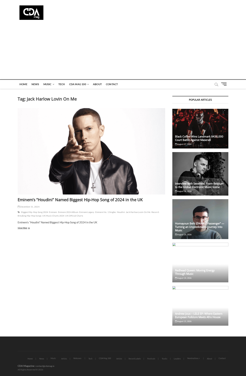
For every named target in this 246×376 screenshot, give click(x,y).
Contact (112, 84)
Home (23, 84)
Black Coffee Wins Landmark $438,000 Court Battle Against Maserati (199, 138)
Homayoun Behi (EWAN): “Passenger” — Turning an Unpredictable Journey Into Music (199, 227)
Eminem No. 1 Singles (105, 212)
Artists (64, 358)
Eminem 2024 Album (68, 212)
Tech (61, 84)
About (97, 84)
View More (26, 228)
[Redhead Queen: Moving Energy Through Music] (200, 262)
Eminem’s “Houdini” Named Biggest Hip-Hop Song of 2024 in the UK (80, 199)
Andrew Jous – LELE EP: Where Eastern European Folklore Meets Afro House (198, 315)
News (35, 84)
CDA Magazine (26, 365)
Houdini (121, 212)
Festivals (151, 358)
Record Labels (135, 358)
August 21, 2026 (184, 321)
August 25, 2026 (184, 234)
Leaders (177, 358)
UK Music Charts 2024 (53, 215)
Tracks (164, 358)
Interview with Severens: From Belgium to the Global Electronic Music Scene (199, 185)
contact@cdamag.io (45, 366)
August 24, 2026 (184, 278)
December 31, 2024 (29, 206)
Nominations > (193, 358)
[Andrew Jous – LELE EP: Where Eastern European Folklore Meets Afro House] (200, 306)
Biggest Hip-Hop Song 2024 (34, 212)
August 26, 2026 (184, 191)
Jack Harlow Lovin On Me (138, 212)
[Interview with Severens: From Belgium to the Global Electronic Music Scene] (200, 174)
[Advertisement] (123, 52)
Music (47, 84)
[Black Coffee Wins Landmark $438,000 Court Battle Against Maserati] (200, 128)
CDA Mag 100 (77, 84)
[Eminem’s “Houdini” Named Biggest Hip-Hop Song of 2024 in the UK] (91, 151)
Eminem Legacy (86, 212)
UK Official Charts (74, 215)
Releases (77, 358)
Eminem (53, 212)
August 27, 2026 (184, 144)
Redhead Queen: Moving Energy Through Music (195, 272)
